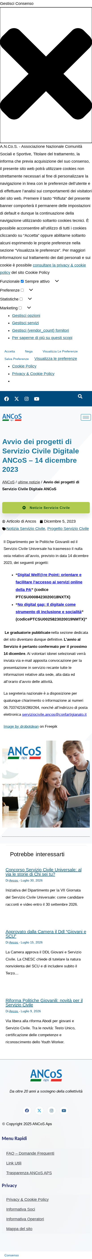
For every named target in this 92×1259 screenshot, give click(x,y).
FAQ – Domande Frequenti (30, 1153)
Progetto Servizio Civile (68, 528)
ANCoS (8, 482)
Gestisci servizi (25, 323)
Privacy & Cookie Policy (33, 374)
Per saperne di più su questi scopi (42, 338)
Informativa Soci (20, 1209)
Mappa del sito (19, 1229)
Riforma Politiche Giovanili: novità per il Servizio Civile (44, 1002)
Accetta (9, 351)
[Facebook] (6, 398)
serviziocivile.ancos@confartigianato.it (54, 714)
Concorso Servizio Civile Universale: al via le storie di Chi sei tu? (44, 872)
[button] (46, 75)
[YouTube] (36, 398)
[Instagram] (26, 398)
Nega (29, 351)
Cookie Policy (24, 366)
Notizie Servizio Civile (50, 508)
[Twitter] (16, 398)
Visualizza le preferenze (60, 351)
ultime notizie (29, 482)
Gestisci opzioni (26, 315)
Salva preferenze (16, 359)
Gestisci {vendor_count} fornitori (40, 330)
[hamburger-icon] (86, 417)
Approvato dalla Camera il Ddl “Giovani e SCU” (46, 934)
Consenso (11, 1255)
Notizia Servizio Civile (25, 528)
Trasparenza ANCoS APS (29, 1173)
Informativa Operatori (25, 1219)
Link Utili (13, 1163)
